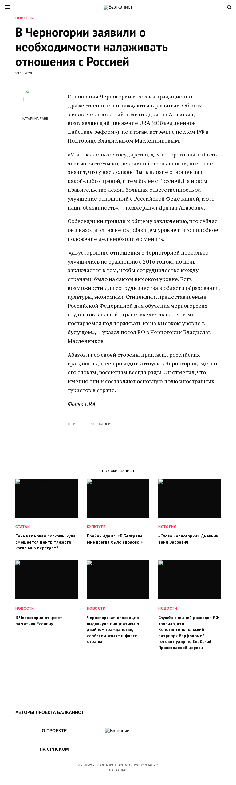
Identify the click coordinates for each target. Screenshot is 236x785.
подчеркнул (141, 207)
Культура (96, 527)
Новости (24, 18)
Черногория (101, 423)
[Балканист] (118, 7)
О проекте (54, 730)
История (167, 527)
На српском (54, 749)
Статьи (22, 527)
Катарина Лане (35, 118)
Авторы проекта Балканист (49, 712)
